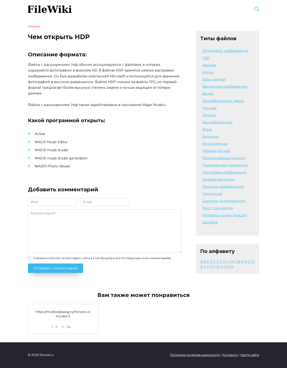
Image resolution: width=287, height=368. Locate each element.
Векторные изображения (224, 87)
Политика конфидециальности (195, 355)
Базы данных (213, 79)
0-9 (230, 267)
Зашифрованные (217, 122)
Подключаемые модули (223, 158)
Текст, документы (217, 208)
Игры (207, 129)
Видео (208, 94)
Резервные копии (218, 179)
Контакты (230, 355)
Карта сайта (249, 355)
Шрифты (210, 222)
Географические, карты (223, 101)
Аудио (208, 72)
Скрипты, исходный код (223, 201)
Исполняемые (215, 144)
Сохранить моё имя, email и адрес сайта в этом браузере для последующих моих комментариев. (102, 258)
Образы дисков (216, 151)
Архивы (209, 65)
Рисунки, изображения (223, 187)
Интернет (210, 137)
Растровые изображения (224, 172)
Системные (212, 194)
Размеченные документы (225, 165)
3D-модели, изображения (225, 51)
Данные (209, 108)
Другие (209, 115)
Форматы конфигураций (224, 215)
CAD (206, 58)
